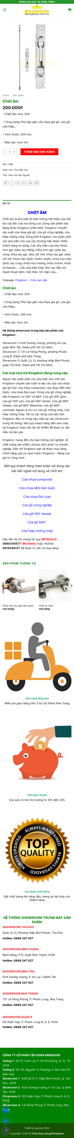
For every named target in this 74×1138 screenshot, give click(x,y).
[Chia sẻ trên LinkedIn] (37, 183)
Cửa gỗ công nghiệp (37, 505)
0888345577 (12, 543)
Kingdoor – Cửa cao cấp (31, 280)
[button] (5, 10)
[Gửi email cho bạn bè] (24, 183)
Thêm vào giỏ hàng (39, 151)
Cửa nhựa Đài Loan (37, 496)
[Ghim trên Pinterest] (30, 183)
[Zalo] (5, 1111)
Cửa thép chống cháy (37, 531)
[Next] (71, 593)
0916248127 (11, 548)
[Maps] (5, 1131)
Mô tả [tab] (6, 203)
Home (6, 95)
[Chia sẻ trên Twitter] (18, 183)
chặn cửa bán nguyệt (19, 175)
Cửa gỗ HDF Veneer (37, 514)
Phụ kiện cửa (21, 170)
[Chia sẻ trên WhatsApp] (6, 183)
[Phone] (5, 1101)
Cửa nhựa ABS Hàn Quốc (37, 488)
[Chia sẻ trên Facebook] (12, 183)
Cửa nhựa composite (37, 479)
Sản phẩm (18, 95)
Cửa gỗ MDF (37, 522)
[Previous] (3, 593)
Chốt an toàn (46, 605)
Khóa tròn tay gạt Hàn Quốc (18, 605)
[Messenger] (5, 1121)
